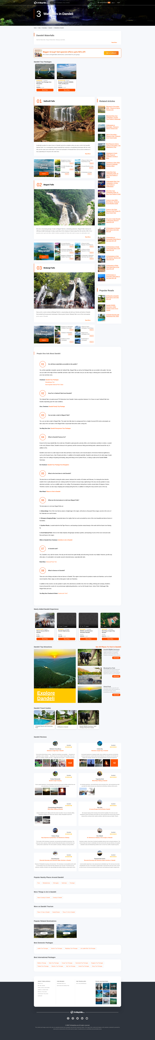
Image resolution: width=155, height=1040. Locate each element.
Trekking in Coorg (65, 172)
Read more (114, 42)
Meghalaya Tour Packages (71, 948)
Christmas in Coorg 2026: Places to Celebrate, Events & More (112, 156)
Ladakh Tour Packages (42, 948)
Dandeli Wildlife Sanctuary (111, 649)
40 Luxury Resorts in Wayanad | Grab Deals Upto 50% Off (67, 244)
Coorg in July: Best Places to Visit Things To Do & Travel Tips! (113, 211)
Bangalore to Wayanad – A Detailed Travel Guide (67, 256)
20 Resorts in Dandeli (63, 727)
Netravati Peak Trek (51, 562)
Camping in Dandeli (57, 897)
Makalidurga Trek (49, 382)
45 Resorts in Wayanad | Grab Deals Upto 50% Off (66, 250)
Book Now (45, 90)
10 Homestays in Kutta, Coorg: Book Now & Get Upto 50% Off (113, 248)
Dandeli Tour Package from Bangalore (43, 82)
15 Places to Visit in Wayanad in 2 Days (85, 250)
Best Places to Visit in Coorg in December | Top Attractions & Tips (113, 145)
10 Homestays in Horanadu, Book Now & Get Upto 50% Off (113, 276)
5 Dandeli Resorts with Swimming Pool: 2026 (112, 315)
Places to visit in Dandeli (69, 912)
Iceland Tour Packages (83, 966)
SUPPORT (40, 995)
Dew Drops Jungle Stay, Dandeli (108, 631)
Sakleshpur (64, 883)
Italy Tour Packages (70, 966)
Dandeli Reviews (40, 737)
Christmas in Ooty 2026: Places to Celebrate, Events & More (113, 164)
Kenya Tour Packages (97, 966)
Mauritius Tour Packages (57, 966)
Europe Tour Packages (67, 963)
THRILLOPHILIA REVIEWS (44, 987)
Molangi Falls (49, 268)
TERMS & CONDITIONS (43, 989)
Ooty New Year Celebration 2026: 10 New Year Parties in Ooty (113, 192)
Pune (38, 883)
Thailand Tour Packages (43, 966)
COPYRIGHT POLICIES (43, 993)
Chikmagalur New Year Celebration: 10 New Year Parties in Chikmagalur (112, 184)
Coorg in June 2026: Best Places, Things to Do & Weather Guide (112, 201)
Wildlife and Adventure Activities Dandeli (86, 631)
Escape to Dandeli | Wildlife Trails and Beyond (65, 82)
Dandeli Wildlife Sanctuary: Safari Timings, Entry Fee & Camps (112, 308)
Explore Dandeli (46, 695)
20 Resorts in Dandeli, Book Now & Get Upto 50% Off (112, 297)
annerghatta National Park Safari (54, 384)
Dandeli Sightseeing (63, 630)
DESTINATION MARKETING (63, 985)
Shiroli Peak (107, 686)
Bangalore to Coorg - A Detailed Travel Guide (66, 161)
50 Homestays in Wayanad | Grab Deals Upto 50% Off (87, 256)
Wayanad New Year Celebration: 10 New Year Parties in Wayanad (113, 117)
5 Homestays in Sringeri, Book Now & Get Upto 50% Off (113, 229)
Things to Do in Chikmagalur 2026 (85, 333)
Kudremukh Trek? (63, 593)
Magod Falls (49, 185)
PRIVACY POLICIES (42, 991)
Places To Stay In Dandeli (43, 912)
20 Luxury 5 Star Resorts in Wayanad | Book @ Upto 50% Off (113, 220)
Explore (71, 163)
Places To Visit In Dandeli (111, 647)
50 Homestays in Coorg (86, 172)
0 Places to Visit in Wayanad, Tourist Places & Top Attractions (87, 244)
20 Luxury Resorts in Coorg (87, 166)
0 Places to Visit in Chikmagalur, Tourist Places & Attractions (87, 327)
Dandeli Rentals (56, 912)
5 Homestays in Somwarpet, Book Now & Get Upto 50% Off (113, 239)
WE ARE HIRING (41, 985)
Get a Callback (111, 53)
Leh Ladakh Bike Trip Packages (87, 948)
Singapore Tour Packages (97, 963)
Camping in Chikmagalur (66, 332)
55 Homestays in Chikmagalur (85, 339)
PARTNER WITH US (61, 983)
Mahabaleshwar (46, 883)
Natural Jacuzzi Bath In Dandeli (42, 631)
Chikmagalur (56, 883)
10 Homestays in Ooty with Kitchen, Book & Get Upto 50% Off (113, 257)
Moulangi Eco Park (109, 668)
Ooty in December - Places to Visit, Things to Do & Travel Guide (113, 136)
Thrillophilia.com (74, 1025)
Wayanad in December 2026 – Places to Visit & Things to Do (113, 108)
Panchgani (72, 883)
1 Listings (44, 933)
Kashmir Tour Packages (56, 948)
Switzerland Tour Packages (81, 963)
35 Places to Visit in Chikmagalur (65, 339)
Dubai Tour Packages (54, 963)
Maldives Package (41, 963)
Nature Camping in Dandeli (43, 897)
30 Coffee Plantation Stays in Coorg (67, 167)
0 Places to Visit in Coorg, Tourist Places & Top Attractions (87, 161)
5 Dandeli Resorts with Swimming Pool (44, 727)
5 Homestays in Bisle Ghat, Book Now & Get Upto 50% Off (112, 267)
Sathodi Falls (49, 101)
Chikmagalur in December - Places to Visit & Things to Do (112, 127)
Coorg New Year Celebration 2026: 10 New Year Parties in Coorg (112, 174)
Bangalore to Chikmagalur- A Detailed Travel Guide (67, 327)
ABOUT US (40, 983)
